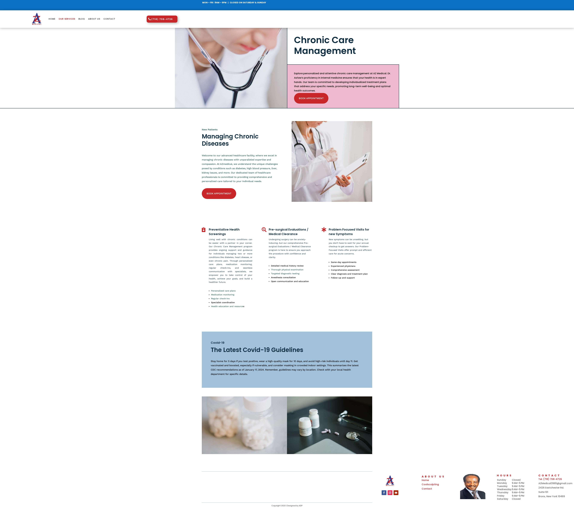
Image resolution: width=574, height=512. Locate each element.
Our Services (67, 18)
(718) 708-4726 (162, 19)
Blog (81, 18)
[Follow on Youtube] (396, 492)
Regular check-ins (220, 298)
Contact (109, 18)
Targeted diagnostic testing (285, 273)
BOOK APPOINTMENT (311, 98)
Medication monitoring (222, 294)
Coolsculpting (430, 484)
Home (52, 18)
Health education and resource (227, 306)
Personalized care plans (223, 291)
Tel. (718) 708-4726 (550, 479)
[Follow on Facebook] (384, 492)
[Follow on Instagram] (390, 492)
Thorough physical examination (287, 269)
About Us (94, 18)
